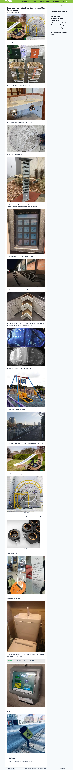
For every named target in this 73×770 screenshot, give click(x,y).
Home (59, 14)
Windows (52, 34)
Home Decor (34, 1)
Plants (64, 29)
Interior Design (60, 25)
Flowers (65, 9)
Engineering (58, 9)
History (56, 14)
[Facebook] (9, 769)
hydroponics (65, 20)
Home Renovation (25, 1)
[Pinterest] (14, 769)
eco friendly (52, 9)
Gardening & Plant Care (45, 1)
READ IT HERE (11, 762)
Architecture (56, 1)
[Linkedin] (11, 769)
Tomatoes (53, 32)
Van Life (56, 32)
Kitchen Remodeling (54, 27)
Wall (62, 32)
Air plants (54, 6)
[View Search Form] (67, 1)
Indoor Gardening (56, 23)
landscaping (58, 27)
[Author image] (7, 12)
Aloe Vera (57, 6)
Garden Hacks (56, 12)
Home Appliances (64, 14)
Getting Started (53, 14)
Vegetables (59, 32)
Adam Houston (11, 12)
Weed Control (65, 32)
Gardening (64, 12)
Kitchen (66, 25)
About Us (29, 768)
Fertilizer (62, 9)
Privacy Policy (34, 768)
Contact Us (46, 768)
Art (66, 6)
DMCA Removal (41, 768)
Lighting (62, 27)
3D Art (52, 6)
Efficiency (55, 9)
